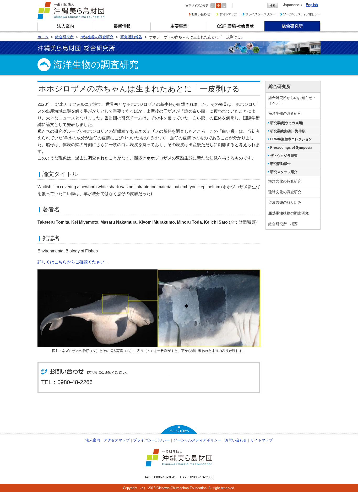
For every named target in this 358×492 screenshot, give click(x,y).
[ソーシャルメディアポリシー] (300, 14)
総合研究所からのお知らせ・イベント (292, 100)
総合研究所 (292, 26)
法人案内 (92, 440)
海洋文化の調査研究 (284, 181)
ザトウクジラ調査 (283, 156)
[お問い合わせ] (199, 14)
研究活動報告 (280, 164)
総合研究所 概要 (283, 224)
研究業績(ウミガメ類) (286, 123)
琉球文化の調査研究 (284, 192)
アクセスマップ (116, 440)
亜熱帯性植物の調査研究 (288, 213)
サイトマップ (262, 440)
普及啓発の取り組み (284, 202)
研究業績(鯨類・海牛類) (288, 131)
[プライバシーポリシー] (258, 14)
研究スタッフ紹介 (283, 172)
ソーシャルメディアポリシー (197, 440)
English (312, 5)
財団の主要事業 (179, 26)
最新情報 (122, 26)
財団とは (65, 26)
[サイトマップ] (226, 14)
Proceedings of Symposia (291, 148)
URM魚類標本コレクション (291, 139)
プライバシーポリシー (151, 440)
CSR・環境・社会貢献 (235, 26)
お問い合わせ (236, 440)
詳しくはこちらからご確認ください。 (73, 262)
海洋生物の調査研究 (284, 113)
